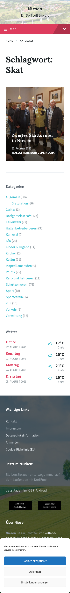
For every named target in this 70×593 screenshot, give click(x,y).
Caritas (10, 209)
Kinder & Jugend (17, 247)
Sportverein (14, 297)
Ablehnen (35, 571)
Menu (14, 29)
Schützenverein (17, 284)
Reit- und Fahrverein (20, 278)
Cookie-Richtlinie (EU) (21, 449)
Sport (10, 291)
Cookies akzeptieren (35, 561)
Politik (10, 272)
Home (9, 40)
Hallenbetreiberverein (22, 228)
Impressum (13, 428)
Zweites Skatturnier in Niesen (32, 138)
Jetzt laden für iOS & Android (26, 490)
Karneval (12, 234)
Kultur (10, 259)
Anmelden (12, 442)
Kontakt (11, 421)
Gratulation (20, 203)
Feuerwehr (13, 222)
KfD (8, 241)
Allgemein (21, 153)
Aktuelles (27, 40)
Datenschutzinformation (22, 435)
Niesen (35, 9)
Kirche (10, 253)
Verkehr (11, 309)
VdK (8, 303)
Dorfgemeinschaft (44, 153)
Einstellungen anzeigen (35, 582)
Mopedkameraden (19, 266)
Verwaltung (14, 316)
